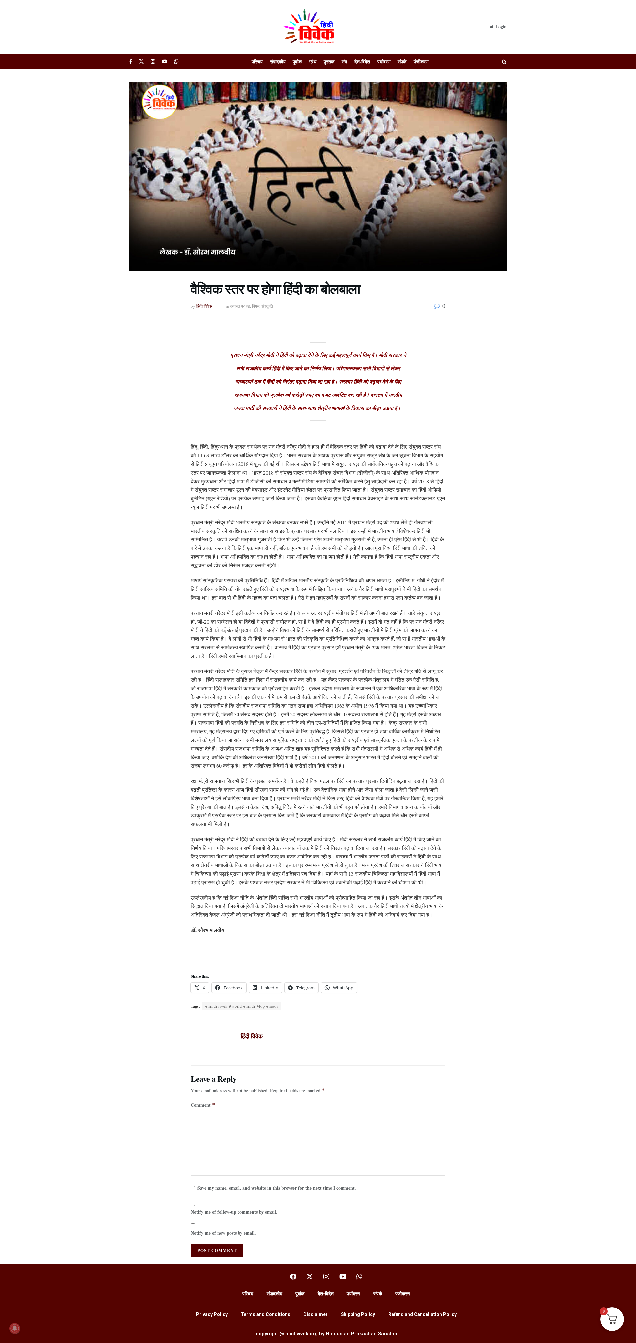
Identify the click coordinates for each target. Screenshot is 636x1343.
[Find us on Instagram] (153, 61)
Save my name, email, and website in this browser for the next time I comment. (276, 1187)
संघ (344, 61)
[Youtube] (342, 1276)
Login (500, 26)
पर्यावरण (384, 61)
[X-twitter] (309, 1276)
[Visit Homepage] (309, 27)
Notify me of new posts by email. (223, 1232)
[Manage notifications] (14, 1328)
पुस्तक (329, 61)
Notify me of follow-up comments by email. (234, 1211)
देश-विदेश (362, 61)
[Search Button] (504, 61)
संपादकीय (278, 61)
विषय (255, 306)
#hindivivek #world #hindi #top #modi (241, 1006)
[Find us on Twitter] (141, 61)
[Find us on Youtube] (164, 61)
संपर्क (402, 61)
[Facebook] (293, 1276)
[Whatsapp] (359, 1276)
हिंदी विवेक (204, 306)
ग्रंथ (312, 61)
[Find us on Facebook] (130, 61)
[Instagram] (326, 1276)
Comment (203, 1104)
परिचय (257, 61)
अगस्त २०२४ (240, 306)
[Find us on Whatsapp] (176, 61)
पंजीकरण (421, 61)
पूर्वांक (297, 61)
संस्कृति (267, 306)
